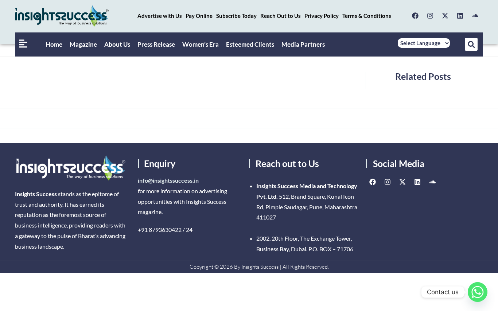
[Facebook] (415, 15)
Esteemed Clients (250, 44)
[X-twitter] (445, 15)
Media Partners (303, 44)
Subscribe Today (236, 15)
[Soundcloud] (475, 15)
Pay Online (199, 15)
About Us (117, 44)
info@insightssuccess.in (168, 180)
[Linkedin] (460, 15)
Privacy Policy (321, 15)
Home (54, 44)
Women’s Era (200, 44)
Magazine (83, 44)
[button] (471, 44)
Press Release (156, 44)
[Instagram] (430, 15)
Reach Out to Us (280, 15)
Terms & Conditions (366, 15)
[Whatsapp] (477, 292)
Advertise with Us (159, 15)
